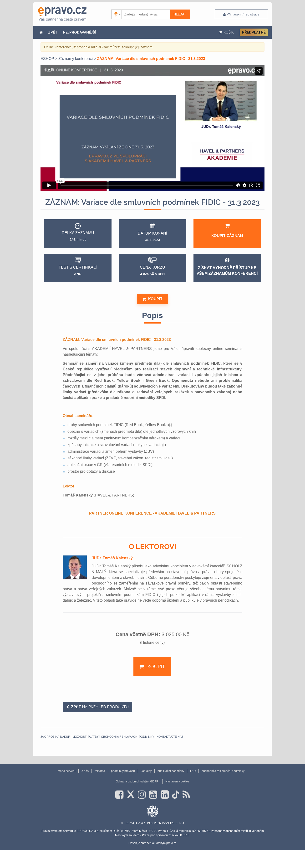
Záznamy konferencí (75, 59)
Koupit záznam (227, 235)
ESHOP (47, 59)
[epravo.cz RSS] (186, 794)
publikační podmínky (171, 771)
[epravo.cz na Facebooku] (119, 794)
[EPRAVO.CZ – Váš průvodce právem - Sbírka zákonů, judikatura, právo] (62, 14)
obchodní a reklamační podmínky (127, 736)
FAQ (193, 771)
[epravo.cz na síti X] (130, 794)
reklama (100, 771)
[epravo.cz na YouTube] (153, 794)
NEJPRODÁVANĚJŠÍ (79, 32)
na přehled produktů (100, 707)
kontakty (146, 771)
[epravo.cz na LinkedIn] (165, 794)
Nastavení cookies (177, 781)
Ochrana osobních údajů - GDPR (137, 781)
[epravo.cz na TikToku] (175, 794)
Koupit (155, 299)
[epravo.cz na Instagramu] (142, 794)
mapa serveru (67, 771)
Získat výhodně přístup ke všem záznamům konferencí (227, 270)
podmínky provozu (123, 771)
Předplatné (254, 32)
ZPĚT (53, 32)
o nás (85, 771)
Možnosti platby (85, 736)
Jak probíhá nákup (55, 736)
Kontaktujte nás (170, 736)
